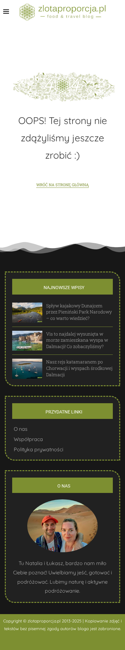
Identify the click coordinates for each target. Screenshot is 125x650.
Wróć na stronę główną (62, 184)
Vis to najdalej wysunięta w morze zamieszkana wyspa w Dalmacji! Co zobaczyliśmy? (77, 340)
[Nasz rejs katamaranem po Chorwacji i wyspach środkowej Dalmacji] (27, 369)
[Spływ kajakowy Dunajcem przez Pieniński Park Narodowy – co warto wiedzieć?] (27, 313)
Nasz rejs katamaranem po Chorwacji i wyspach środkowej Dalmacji (79, 368)
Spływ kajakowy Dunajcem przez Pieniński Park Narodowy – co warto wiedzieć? (79, 312)
